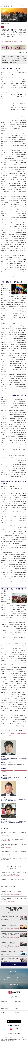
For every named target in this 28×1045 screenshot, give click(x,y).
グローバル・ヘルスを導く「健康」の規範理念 (14, 959)
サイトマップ (20, 1037)
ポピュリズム (19, 41)
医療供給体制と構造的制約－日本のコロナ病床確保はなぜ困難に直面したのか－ (14, 953)
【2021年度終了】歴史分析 (7, 770)
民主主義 (11, 41)
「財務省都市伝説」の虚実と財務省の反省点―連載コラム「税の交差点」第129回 (14, 858)
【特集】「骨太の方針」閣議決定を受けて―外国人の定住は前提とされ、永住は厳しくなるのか (14, 846)
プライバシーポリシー (13, 1037)
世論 (15, 41)
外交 (5, 41)
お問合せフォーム (14, 984)
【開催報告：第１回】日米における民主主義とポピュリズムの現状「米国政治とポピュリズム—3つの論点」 (14, 893)
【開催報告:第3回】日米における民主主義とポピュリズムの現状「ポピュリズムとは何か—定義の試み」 (14, 874)
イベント (3, 1012)
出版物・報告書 (4, 1008)
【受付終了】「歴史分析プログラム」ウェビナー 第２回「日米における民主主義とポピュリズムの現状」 (14, 899)
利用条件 (6, 1037)
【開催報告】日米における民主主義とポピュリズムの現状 (14, 880)
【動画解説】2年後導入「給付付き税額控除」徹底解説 (14, 840)
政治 (2, 41)
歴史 (8, 41)
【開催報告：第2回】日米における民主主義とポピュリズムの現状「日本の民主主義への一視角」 (14, 886)
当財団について (4, 1001)
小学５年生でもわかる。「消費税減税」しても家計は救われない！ (14, 833)
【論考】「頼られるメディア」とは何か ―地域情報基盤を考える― (14, 852)
